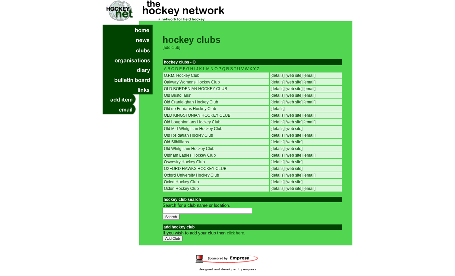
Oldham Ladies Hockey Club (190, 155)
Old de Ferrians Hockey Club (190, 108)
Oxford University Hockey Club (191, 175)
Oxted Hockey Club (181, 182)
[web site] (294, 75)
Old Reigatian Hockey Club (188, 135)
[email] (309, 75)
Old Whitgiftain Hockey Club (189, 148)
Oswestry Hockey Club (184, 162)
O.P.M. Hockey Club (182, 75)
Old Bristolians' (177, 95)
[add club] (171, 47)
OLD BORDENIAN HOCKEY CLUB (195, 88)
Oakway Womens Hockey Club (192, 82)
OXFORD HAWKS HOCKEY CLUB (195, 168)
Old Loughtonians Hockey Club (192, 122)
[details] (277, 75)
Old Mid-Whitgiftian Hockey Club (193, 128)
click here (235, 233)
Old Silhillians (176, 142)
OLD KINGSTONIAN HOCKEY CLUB (197, 115)
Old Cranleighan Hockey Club (191, 102)
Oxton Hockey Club (181, 188)
